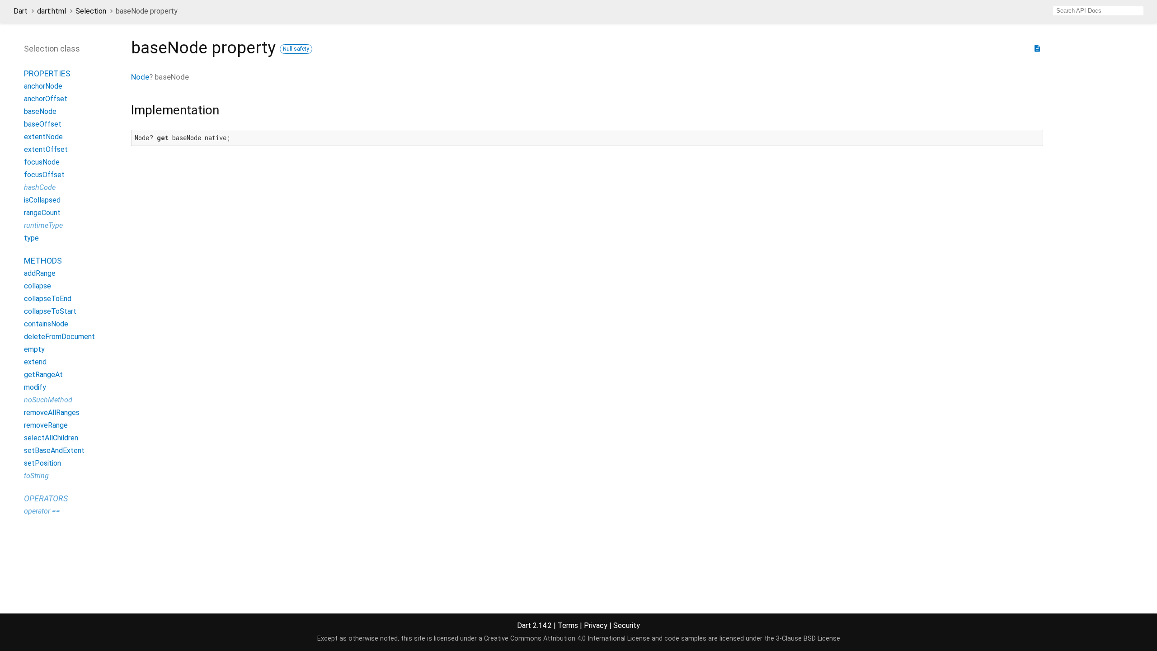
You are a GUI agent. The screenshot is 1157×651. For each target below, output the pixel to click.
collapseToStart (50, 311)
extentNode (43, 136)
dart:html (51, 11)
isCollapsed (42, 200)
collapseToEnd (47, 298)
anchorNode (43, 86)
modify (35, 387)
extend (35, 362)
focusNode (42, 162)
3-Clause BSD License (808, 638)
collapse (37, 286)
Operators (46, 498)
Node (140, 76)
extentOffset (46, 149)
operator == (42, 511)
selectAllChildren (51, 438)
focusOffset (44, 174)
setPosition (42, 463)
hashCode (40, 187)
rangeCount (42, 212)
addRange (40, 273)
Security (626, 625)
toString (36, 476)
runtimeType (43, 225)
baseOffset (42, 124)
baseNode (40, 111)
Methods (43, 260)
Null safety (296, 49)
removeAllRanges (52, 412)
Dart (21, 11)
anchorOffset (45, 98)
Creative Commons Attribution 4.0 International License (567, 638)
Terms (568, 625)
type (31, 238)
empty (34, 349)
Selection (90, 11)
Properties (47, 73)
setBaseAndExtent (54, 450)
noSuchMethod (48, 400)
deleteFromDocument (59, 336)
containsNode (46, 324)
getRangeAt (43, 374)
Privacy (595, 625)
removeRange (46, 425)
